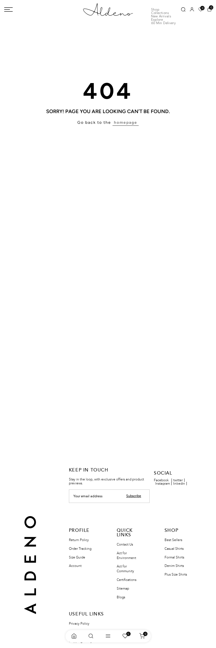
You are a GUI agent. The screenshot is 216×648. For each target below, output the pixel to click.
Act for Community (125, 568)
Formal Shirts (174, 557)
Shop (155, 10)
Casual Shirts (174, 549)
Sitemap (123, 588)
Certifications (126, 580)
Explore (157, 20)
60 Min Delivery (163, 23)
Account (75, 566)
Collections (160, 13)
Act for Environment (126, 555)
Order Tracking (80, 549)
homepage (125, 122)
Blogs (121, 597)
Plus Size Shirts (176, 574)
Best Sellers (173, 540)
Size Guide (77, 557)
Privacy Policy (79, 624)
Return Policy (79, 540)
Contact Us (125, 544)
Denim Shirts (174, 566)
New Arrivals (161, 16)
